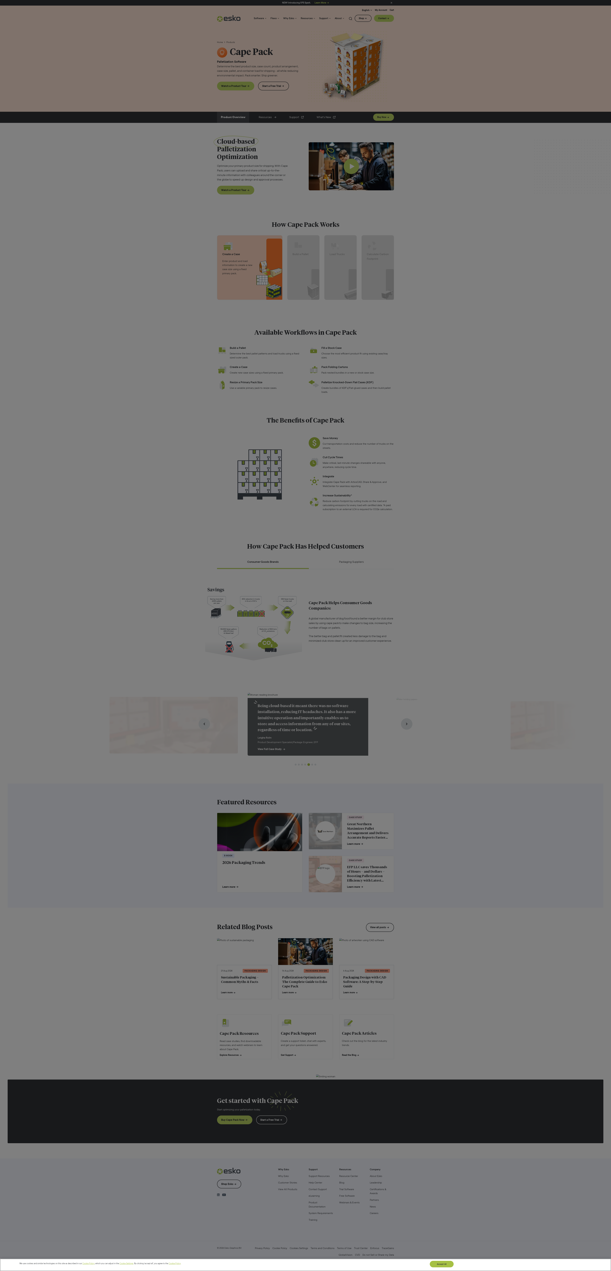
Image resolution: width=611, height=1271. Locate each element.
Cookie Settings (126, 1263)
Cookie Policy (88, 1263)
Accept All (441, 1264)
